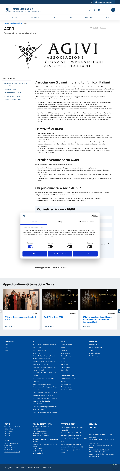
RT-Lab (63, 361)
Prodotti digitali (65, 367)
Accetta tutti (85, 254)
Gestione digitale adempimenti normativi (45, 407)
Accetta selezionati (60, 254)
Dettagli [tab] (60, 222)
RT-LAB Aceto (37, 347)
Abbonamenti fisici (66, 390)
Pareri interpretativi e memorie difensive (45, 412)
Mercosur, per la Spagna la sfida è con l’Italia (72, 451)
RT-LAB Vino (36, 353)
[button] (35, 17)
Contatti (6, 350)
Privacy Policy (8, 468)
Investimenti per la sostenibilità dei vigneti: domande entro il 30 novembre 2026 (74, 445)
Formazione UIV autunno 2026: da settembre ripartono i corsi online (71, 434)
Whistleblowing (47, 468)
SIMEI (91, 350)
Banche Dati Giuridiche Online (42, 384)
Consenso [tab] (33, 222)
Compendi (64, 350)
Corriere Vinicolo (66, 384)
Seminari (63, 359)
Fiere (5, 347)
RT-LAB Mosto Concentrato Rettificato (44, 345)
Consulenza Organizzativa (69, 378)
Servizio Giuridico (66, 356)
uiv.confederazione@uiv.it (12, 452)
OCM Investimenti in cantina (41, 359)
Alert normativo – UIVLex (40, 364)
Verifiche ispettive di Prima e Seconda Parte (46, 398)
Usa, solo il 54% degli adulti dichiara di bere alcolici (74, 439)
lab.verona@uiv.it (38, 453)
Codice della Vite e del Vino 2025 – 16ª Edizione (44, 374)
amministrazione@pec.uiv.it (100, 450)
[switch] (50, 246)
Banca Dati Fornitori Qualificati (42, 401)
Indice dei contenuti (9, 78)
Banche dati (64, 370)
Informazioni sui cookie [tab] (86, 222)
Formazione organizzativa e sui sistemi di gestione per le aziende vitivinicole (45, 393)
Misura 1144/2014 (38, 409)
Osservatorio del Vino (67, 376)
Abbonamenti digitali (67, 387)
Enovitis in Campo (94, 353)
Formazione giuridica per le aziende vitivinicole (43, 379)
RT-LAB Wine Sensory (39, 350)
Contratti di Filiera (38, 404)
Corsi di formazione (66, 345)
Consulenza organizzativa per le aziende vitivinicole (45, 388)
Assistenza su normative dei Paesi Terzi (44, 361)
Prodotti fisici (65, 364)
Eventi (6, 345)
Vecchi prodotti (65, 353)
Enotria (63, 347)
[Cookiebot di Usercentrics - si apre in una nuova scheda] (90, 215)
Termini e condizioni (33, 468)
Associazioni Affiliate (16, 23)
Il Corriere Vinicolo (94, 345)
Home (6, 23)
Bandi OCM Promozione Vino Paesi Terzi (44, 356)
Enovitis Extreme (94, 356)
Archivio (63, 381)
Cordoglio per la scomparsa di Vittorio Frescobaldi (72, 428)
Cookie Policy (20, 468)
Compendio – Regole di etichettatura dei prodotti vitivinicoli (45, 368)
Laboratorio (64, 373)
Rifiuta (35, 254)
